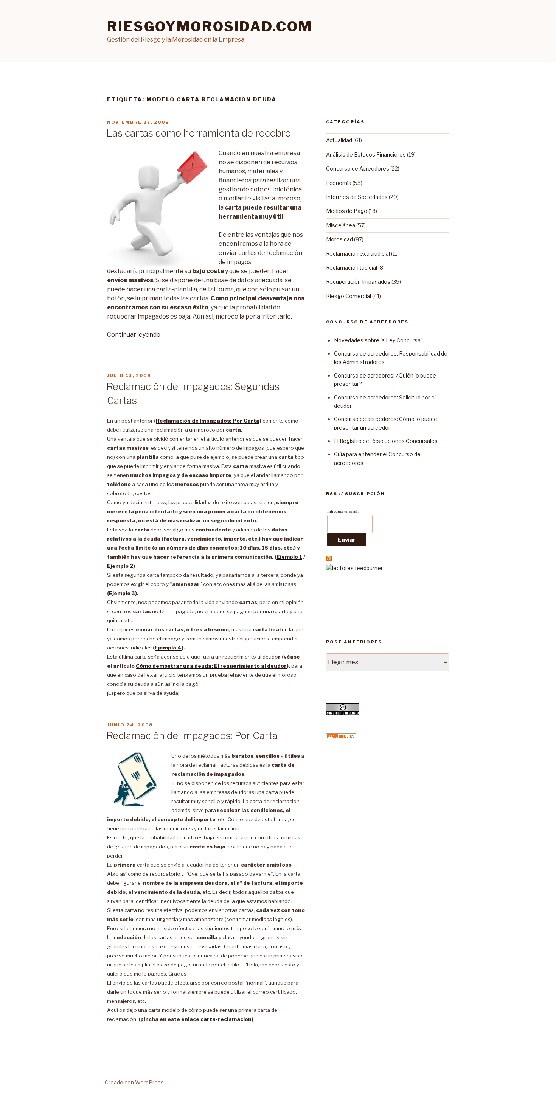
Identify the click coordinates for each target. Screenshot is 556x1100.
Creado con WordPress (134, 1082)
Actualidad (339, 140)
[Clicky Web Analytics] (341, 737)
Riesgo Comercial (348, 296)
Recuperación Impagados (358, 281)
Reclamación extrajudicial (358, 253)
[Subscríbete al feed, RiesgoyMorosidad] (329, 559)
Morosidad (339, 239)
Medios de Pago (346, 211)
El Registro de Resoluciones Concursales (386, 441)
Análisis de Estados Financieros (366, 154)
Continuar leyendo (133, 334)
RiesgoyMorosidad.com (209, 26)
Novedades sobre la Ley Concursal (378, 340)
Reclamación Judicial (351, 267)
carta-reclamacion (226, 1019)
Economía (338, 183)
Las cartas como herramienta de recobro (198, 133)
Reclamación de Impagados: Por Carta (192, 735)
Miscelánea (340, 225)
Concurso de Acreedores (357, 168)
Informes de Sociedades (357, 197)
